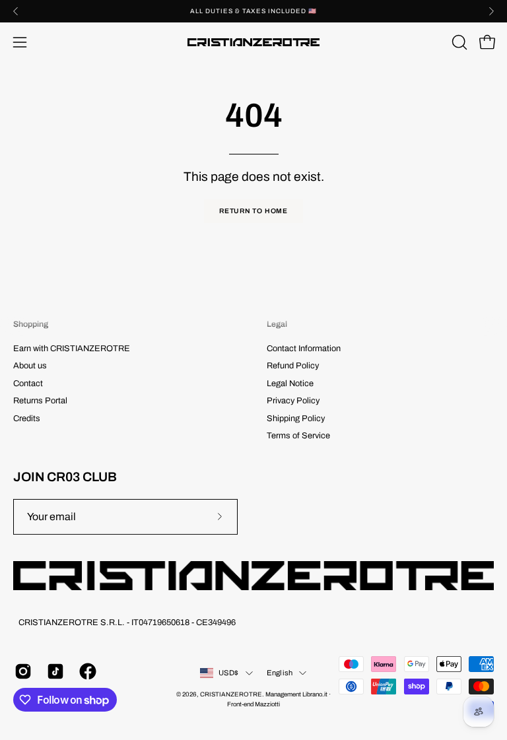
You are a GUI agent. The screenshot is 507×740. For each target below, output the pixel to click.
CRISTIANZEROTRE (231, 694)
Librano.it (314, 694)
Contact (28, 383)
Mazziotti (267, 704)
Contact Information (304, 348)
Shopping (30, 324)
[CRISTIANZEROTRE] (253, 42)
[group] (253, 11)
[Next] (491, 11)
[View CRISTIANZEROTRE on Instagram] (20, 671)
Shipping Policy (296, 418)
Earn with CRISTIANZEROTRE (71, 348)
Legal (277, 324)
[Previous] (16, 11)
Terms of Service (298, 435)
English (280, 673)
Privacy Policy (293, 400)
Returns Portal (40, 400)
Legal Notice (290, 383)
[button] (458, 42)
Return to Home (253, 211)
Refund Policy (293, 366)
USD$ (229, 673)
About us (30, 366)
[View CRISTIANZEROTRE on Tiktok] (53, 671)
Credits (26, 418)
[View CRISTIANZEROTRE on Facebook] (85, 671)
